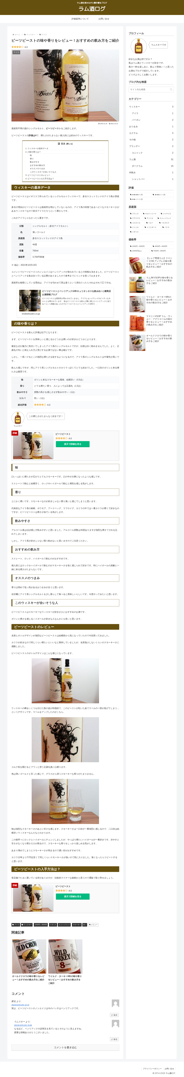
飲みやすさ (34, 162)
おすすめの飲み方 (37, 165)
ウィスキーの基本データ (38, 148)
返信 (115, 1015)
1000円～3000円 (41, 925)
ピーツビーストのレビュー (39, 175)
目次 (63, 143)
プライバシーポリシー (152, 1069)
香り (32, 159)
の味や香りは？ (34, 152)
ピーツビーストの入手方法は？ (41, 179)
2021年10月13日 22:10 (20, 1005)
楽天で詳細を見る (72, 444)
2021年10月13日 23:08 (23, 1025)
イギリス (53, 925)
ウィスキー (28, 925)
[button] (171, 89)
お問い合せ (169, 1069)
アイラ (16, 925)
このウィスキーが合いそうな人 (43, 172)
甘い (84, 925)
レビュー (94, 925)
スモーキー (77, 925)
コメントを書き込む (65, 1047)
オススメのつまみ (37, 168)
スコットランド (64, 925)
